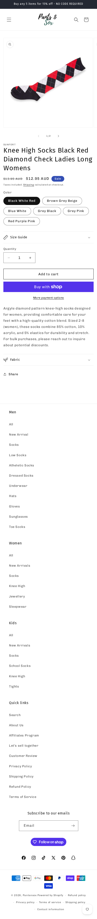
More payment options (48, 297)
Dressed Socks (21, 476)
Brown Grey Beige (62, 201)
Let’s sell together (23, 746)
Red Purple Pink (21, 221)
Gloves (14, 506)
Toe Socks (17, 527)
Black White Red (21, 201)
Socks (14, 445)
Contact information (50, 909)
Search (15, 715)
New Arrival (18, 434)
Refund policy (77, 895)
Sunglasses (18, 517)
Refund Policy (20, 787)
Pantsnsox (30, 895)
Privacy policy (25, 902)
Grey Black (47, 211)
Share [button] (13, 374)
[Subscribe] (73, 825)
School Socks (20, 666)
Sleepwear (17, 607)
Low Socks (17, 455)
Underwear (18, 486)
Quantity (9, 249)
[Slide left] (39, 136)
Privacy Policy (20, 766)
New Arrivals (19, 566)
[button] (9, 20)
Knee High (17, 586)
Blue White (17, 211)
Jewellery (17, 596)
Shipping (28, 184)
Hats (12, 496)
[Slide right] (58, 136)
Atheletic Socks (21, 465)
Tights (14, 686)
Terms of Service (23, 797)
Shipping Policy (21, 776)
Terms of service (50, 902)
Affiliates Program (24, 735)
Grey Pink (76, 211)
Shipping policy (75, 902)
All (11, 424)
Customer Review (23, 756)
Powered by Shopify (50, 895)
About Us (16, 725)
